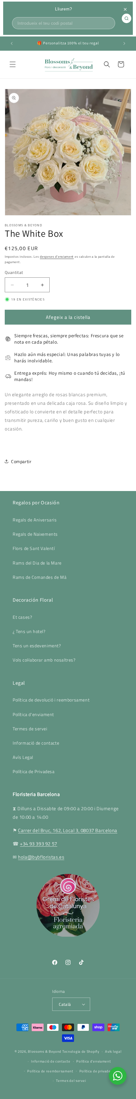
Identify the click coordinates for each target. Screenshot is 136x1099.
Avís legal (113, 1051)
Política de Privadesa (34, 771)
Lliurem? (63, 9)
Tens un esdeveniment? (37, 645)
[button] (13, 64)
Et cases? (22, 617)
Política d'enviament (33, 714)
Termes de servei (30, 728)
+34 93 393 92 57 (38, 843)
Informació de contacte (36, 743)
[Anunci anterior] (12, 43)
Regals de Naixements (35, 534)
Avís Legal (23, 757)
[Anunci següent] (124, 43)
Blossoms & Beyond (44, 1051)
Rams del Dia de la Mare (37, 562)
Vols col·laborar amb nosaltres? (44, 659)
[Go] (126, 18)
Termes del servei (71, 1080)
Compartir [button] (21, 461)
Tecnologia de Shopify (80, 1051)
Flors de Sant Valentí (34, 548)
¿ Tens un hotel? (29, 631)
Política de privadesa (97, 1071)
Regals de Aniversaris (35, 519)
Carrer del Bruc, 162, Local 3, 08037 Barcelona (67, 830)
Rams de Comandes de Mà (39, 577)
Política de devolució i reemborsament (51, 699)
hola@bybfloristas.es (41, 857)
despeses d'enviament (57, 256)
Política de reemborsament (50, 1071)
